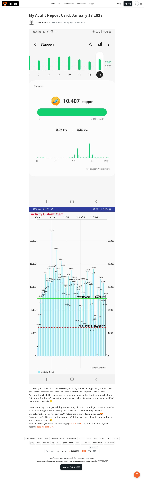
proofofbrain (68, 442)
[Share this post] (95, 448)
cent (58, 442)
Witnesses (81, 3)
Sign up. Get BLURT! (71, 467)
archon (81, 438)
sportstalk (86, 442)
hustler (116, 438)
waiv (95, 438)
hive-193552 (59, 22)
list (109, 438)
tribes (89, 438)
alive (46, 438)
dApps (91, 3)
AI (59, 3)
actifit (39, 438)
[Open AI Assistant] (137, 474)
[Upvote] (70, 451)
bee (38, 442)
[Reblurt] (91, 448)
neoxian (46, 442)
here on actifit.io (45, 426)
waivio (102, 438)
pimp (32, 442)
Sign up (128, 3)
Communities (68, 3)
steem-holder (42, 23)
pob (77, 442)
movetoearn (97, 442)
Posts (52, 3)
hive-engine (71, 438)
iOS (81, 423)
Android (73, 423)
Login (119, 3)
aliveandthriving (57, 438)
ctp (53, 442)
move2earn (109, 442)
